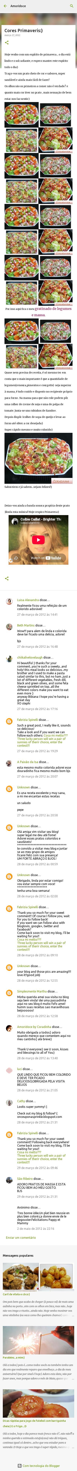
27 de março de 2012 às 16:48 (37, 646)
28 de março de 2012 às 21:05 (37, 1090)
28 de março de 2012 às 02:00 (37, 896)
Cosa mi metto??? (56, 735)
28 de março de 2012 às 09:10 (37, 955)
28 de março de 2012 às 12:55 (37, 980)
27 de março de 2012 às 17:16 (37, 709)
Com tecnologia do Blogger (41, 1465)
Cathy (21, 1101)
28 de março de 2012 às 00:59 (37, 864)
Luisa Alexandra (28, 600)
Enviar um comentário (21, 1237)
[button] (6, 42)
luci (19, 1069)
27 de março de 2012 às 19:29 (37, 751)
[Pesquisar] (72, 5)
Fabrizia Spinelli (27, 719)
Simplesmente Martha (32, 991)
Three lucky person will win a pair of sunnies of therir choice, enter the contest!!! (41, 742)
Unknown (23, 787)
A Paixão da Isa (27, 762)
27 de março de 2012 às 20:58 (37, 815)
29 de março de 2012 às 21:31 (37, 1196)
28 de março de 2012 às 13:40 (37, 1058)
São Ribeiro (25, 1178)
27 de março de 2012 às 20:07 (37, 776)
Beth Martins (26, 625)
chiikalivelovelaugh (30, 657)
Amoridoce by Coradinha (34, 1026)
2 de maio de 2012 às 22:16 (35, 1228)
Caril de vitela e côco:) (16, 1294)
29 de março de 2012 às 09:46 (37, 1168)
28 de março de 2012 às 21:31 (37, 1122)
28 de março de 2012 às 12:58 (37, 1016)
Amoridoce (18, 6)
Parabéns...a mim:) (14, 1357)
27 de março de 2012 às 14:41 (37, 614)
